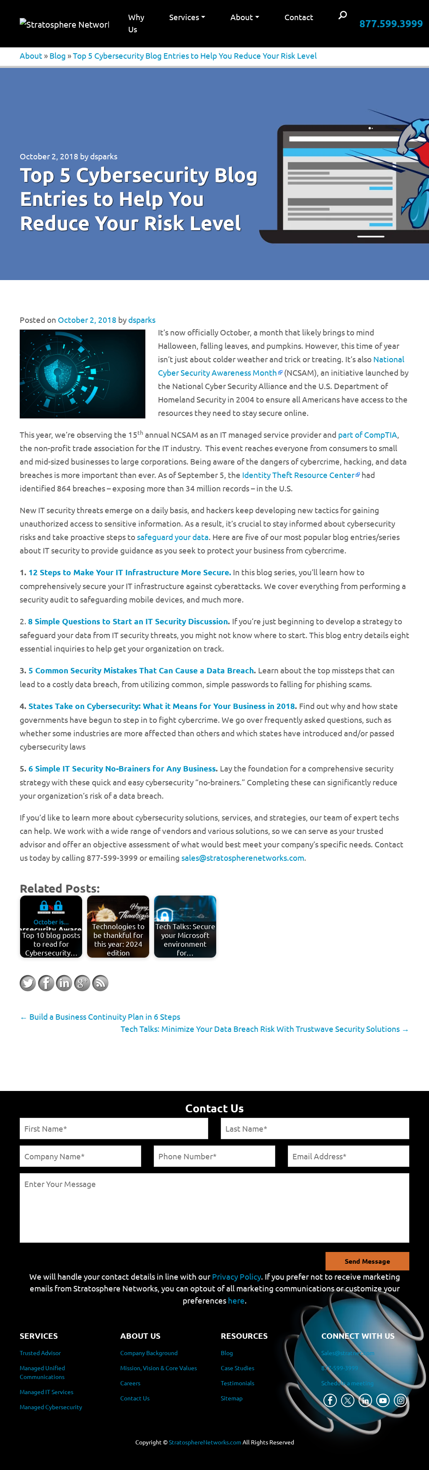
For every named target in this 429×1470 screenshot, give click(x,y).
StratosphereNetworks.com (205, 1442)
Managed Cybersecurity (51, 1406)
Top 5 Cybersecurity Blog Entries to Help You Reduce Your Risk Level (195, 55)
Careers (130, 1383)
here (236, 1300)
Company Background (149, 1352)
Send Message (367, 1261)
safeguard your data (173, 537)
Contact (298, 17)
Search (342, 16)
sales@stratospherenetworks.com (242, 857)
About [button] (241, 17)
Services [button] (184, 17)
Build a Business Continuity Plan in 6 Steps (100, 1016)
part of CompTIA (367, 434)
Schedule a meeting (347, 1383)
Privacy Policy (236, 1276)
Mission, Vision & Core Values (158, 1367)
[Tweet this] (28, 983)
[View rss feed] (100, 983)
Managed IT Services (46, 1391)
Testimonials (237, 1383)
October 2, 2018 (49, 156)
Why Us (136, 23)
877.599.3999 (391, 23)
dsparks (103, 156)
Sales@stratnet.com (348, 1352)
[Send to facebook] (46, 983)
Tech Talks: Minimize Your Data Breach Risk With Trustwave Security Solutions (265, 1028)
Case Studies (237, 1367)
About (31, 55)
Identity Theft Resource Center (298, 475)
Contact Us (135, 1398)
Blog (57, 55)
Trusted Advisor (40, 1352)
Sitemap (232, 1398)
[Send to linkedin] (64, 983)
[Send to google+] (82, 983)
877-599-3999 (339, 1367)
